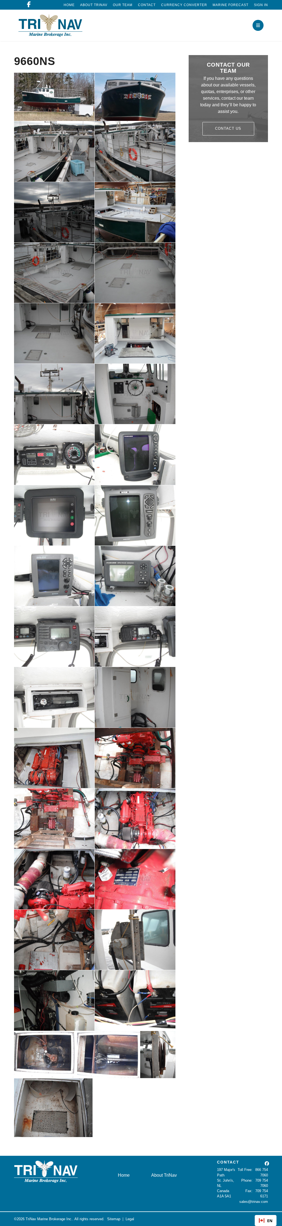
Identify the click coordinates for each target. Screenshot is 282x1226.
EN (269, 1220)
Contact (147, 5)
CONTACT (228, 1162)
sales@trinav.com (253, 1202)
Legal (130, 1219)
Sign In (261, 5)
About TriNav (93, 5)
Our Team (122, 5)
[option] (265, 1220)
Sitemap (113, 1219)
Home (69, 5)
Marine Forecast (230, 5)
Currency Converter (184, 5)
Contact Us (228, 128)
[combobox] (265, 1220)
